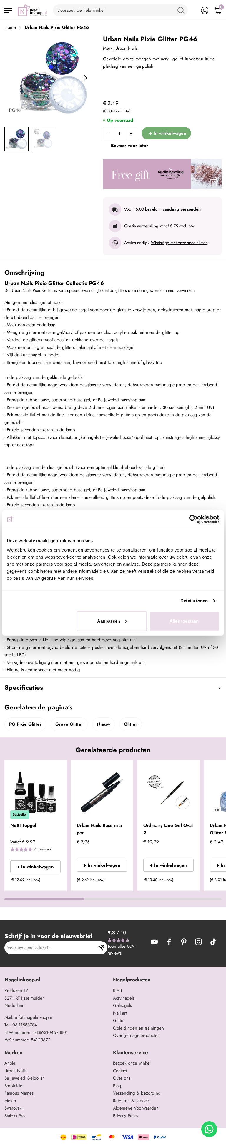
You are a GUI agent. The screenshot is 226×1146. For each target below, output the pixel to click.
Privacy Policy (126, 1115)
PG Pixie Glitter (25, 724)
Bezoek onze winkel (131, 1063)
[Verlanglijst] (191, 10)
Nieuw (103, 724)
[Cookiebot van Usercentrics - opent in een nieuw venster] (193, 519)
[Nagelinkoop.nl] (32, 10)
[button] (53, 881)
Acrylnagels (123, 998)
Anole (9, 1063)
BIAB (117, 990)
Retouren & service (131, 1100)
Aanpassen (108, 620)
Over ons (121, 1078)
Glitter (130, 724)
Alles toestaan (184, 620)
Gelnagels (122, 1005)
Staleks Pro (14, 1115)
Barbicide (13, 1085)
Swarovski (13, 1108)
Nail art (120, 1013)
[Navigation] (8, 10)
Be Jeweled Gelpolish (24, 1078)
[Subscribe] (101, 947)
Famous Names (19, 1093)
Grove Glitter (69, 724)
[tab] (56, 979)
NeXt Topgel (23, 825)
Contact (120, 1070)
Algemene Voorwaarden (136, 1108)
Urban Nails (126, 48)
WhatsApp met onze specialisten (179, 243)
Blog (117, 1085)
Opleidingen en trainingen (138, 1028)
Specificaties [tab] (23, 687)
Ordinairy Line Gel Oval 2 (168, 829)
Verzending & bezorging (137, 1093)
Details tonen (194, 600)
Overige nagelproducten (136, 1035)
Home (10, 27)
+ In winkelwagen (35, 867)
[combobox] (120, 10)
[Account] (204, 10)
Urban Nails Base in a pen (99, 829)
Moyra (10, 1100)
